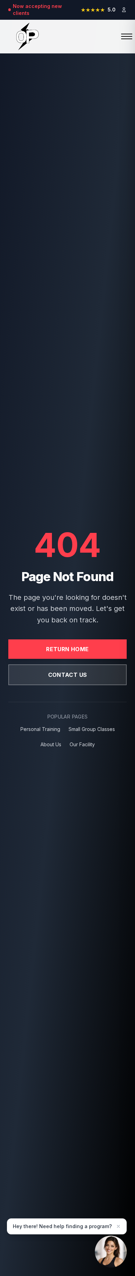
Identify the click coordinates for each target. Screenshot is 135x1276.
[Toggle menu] (121, 36)
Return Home (67, 649)
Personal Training (40, 729)
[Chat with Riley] (111, 1250)
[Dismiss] (118, 1226)
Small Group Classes (92, 729)
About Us (50, 744)
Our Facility (82, 744)
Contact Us (67, 674)
